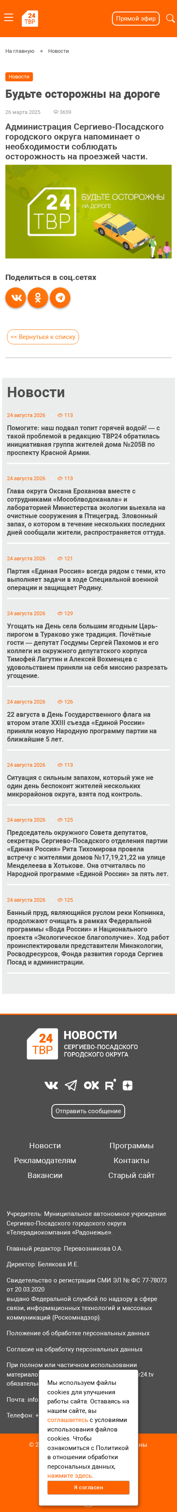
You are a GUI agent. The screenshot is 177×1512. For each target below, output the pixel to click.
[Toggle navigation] (8, 16)
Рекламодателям (45, 1160)
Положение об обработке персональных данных (78, 1333)
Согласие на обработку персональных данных (74, 1349)
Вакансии (45, 1175)
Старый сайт (131, 1175)
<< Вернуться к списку (43, 337)
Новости (58, 51)
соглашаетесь (67, 1420)
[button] (170, 18)
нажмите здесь (69, 1475)
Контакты (131, 1160)
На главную (20, 51)
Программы (131, 1145)
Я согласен (88, 1487)
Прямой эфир (136, 18)
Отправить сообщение (88, 1111)
